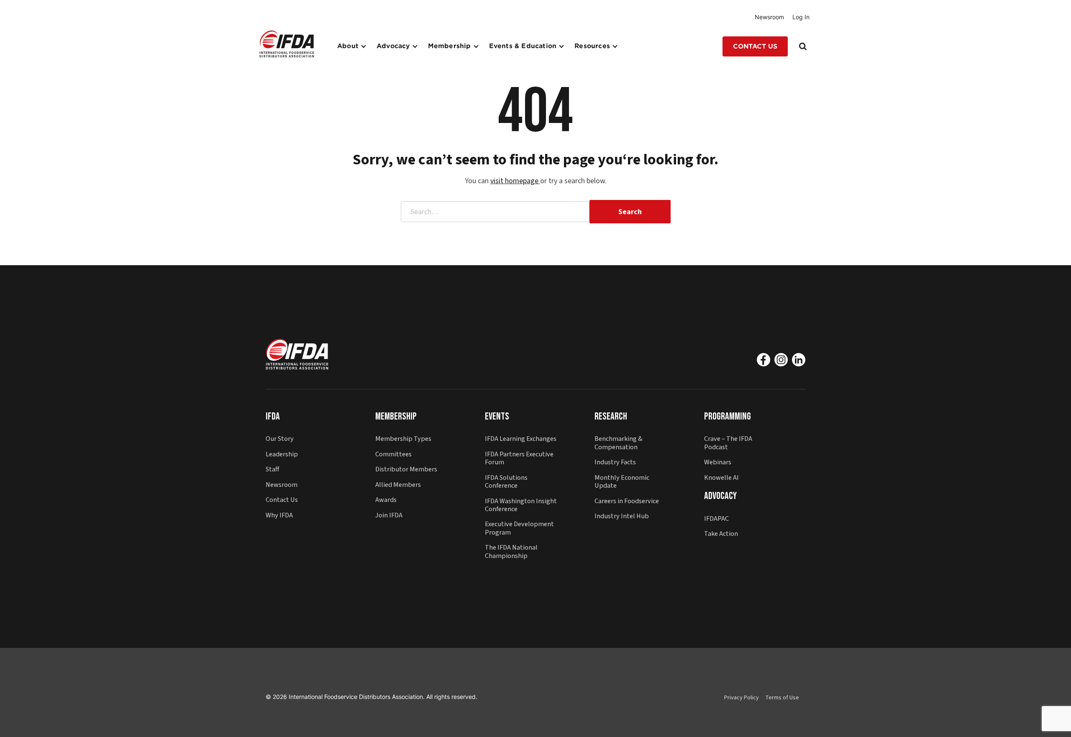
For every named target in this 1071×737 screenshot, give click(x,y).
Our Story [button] (280, 438)
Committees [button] (393, 454)
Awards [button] (386, 499)
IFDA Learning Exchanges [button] (520, 438)
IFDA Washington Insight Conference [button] (521, 505)
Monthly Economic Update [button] (621, 481)
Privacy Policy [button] (741, 697)
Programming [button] (727, 416)
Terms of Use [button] (782, 697)
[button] (286, 43)
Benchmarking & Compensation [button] (618, 442)
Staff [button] (272, 469)
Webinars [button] (717, 462)
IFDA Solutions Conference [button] (506, 481)
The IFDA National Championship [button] (511, 551)
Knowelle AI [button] (721, 477)
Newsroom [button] (281, 484)
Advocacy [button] (393, 46)
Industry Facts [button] (615, 462)
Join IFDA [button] (388, 515)
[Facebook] (763, 359)
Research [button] (610, 416)
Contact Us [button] (755, 46)
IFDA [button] (273, 416)
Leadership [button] (282, 454)
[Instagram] (781, 359)
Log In (801, 16)
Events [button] (497, 416)
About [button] (348, 46)
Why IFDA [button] (279, 515)
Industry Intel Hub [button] (621, 516)
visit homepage (515, 181)
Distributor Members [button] (406, 469)
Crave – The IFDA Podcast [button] (728, 442)
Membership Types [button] (403, 438)
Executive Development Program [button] (519, 528)
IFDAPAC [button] (716, 518)
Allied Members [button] (398, 484)
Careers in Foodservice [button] (626, 501)
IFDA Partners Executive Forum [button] (519, 458)
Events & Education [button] (523, 46)
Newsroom (769, 16)
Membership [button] (449, 46)
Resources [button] (592, 46)
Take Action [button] (721, 533)
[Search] (804, 46)
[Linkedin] (798, 359)
